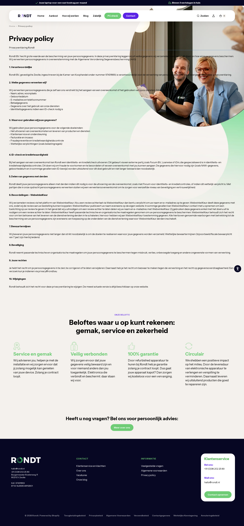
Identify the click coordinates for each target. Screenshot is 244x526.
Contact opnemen (218, 494)
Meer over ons (122, 427)
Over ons (81, 470)
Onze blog (81, 479)
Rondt (35, 515)
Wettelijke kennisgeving (185, 515)
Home (12, 26)
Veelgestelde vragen (152, 466)
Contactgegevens (161, 515)
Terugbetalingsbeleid (75, 515)
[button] (203, 16)
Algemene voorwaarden (154, 470)
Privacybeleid (96, 515)
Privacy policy (148, 475)
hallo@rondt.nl (18, 468)
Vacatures (81, 475)
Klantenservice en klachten (91, 466)
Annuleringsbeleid (210, 515)
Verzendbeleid (141, 515)
